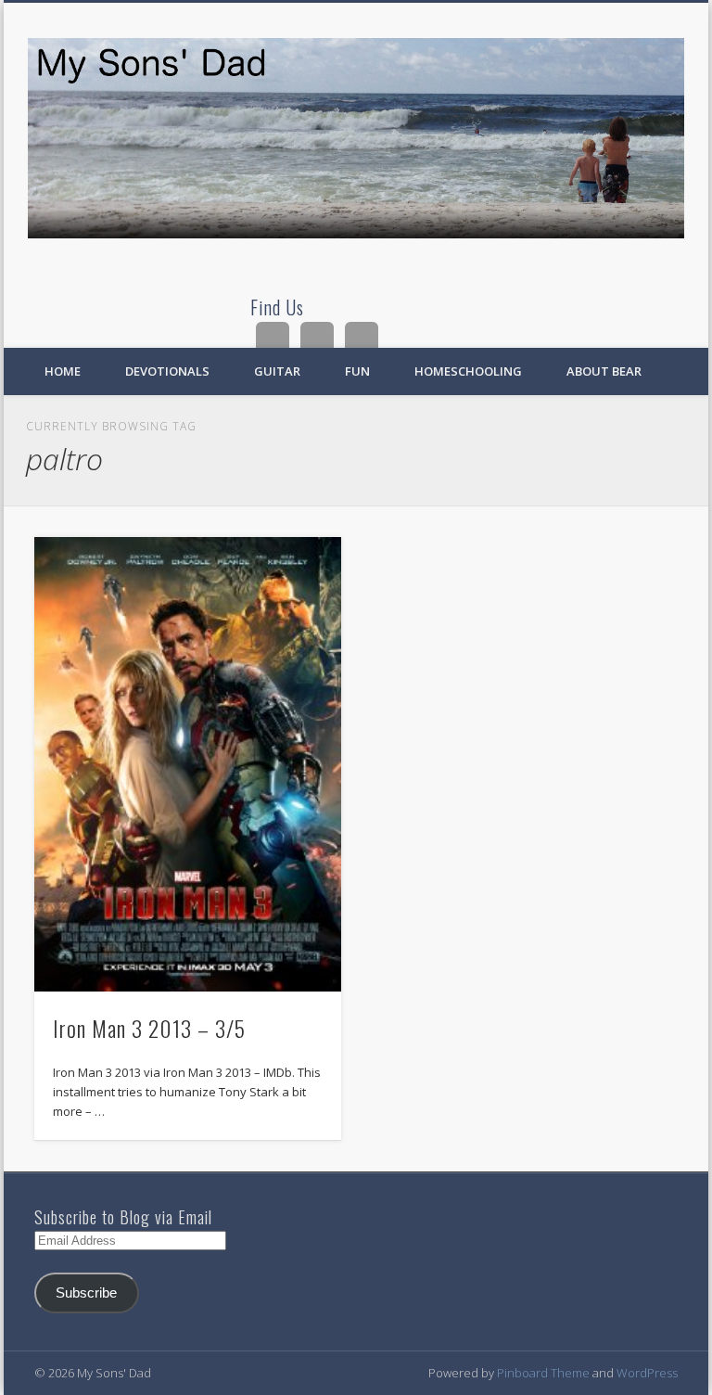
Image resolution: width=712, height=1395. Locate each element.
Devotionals (167, 371)
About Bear (604, 371)
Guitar (277, 371)
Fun (357, 371)
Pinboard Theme (543, 1372)
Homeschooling (468, 371)
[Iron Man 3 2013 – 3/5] (187, 764)
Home (62, 371)
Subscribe (86, 1293)
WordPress (647, 1372)
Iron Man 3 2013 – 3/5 (149, 1027)
